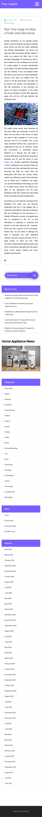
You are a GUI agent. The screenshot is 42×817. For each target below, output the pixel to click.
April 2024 (8, 653)
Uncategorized (10, 492)
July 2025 (8, 587)
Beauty (7, 394)
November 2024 (10, 620)
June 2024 (8, 642)
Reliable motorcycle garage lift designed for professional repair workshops (19, 329)
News (7, 459)
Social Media (9, 475)
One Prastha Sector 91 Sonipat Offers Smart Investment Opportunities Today (20, 321)
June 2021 (8, 783)
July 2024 (8, 636)
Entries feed (9, 520)
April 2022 (8, 740)
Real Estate (9, 464)
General (7, 432)
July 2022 (8, 723)
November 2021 (10, 761)
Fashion (7, 416)
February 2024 (10, 664)
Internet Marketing (11, 448)
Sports (7, 481)
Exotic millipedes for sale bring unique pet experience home (19, 305)
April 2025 (8, 604)
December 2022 (10, 713)
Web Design (9, 497)
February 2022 (10, 751)
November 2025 (10, 571)
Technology (9, 486)
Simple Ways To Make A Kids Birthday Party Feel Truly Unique (21, 313)
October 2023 (9, 685)
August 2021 (9, 772)
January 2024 (9, 669)
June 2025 (8, 593)
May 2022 (8, 734)
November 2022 (10, 718)
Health (7, 437)
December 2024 (10, 615)
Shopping (8, 470)
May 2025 (8, 598)
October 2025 (9, 576)
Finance (7, 421)
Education (8, 405)
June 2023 (8, 707)
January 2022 (9, 756)
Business (8, 399)
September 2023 (10, 691)
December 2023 (10, 674)
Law (6, 454)
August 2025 (9, 582)
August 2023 (9, 696)
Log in (7, 515)
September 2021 (10, 767)
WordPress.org (10, 531)
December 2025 (10, 566)
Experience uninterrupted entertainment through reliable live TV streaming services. (21, 296)
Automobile (9, 388)
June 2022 (8, 729)
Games (7, 426)
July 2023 (8, 702)
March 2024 (9, 658)
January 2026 (9, 560)
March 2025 (9, 609)
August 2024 (9, 631)
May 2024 (8, 647)
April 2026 (8, 549)
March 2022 (9, 745)
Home (7, 443)
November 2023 (10, 680)
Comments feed (10, 526)
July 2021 (8, 778)
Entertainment (10, 410)
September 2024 (10, 625)
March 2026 (9, 555)
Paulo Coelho (12, 20)
